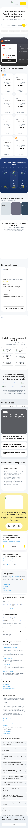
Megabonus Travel (8, 671)
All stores (5, 586)
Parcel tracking (7, 653)
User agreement (7, 731)
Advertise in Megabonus (9, 688)
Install (14, 546)
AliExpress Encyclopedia (8, 406)
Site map (5, 725)
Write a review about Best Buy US (13, 308)
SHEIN (23, 31)
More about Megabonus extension (11, 541)
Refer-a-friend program (9, 608)
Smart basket (6, 664)
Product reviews (7, 658)
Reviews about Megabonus (10, 723)
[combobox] (14, 25)
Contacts (5, 721)
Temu (17, 31)
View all (26, 69)
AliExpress (4, 31)
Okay (14, 824)
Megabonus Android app (9, 558)
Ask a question (15, 576)
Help (4, 582)
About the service (7, 718)
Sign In (23, 3)
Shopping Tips (22, 406)
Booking (12, 31)
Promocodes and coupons (10, 647)
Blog (4, 588)
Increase (9, 60)
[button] (24, 25)
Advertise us (6, 684)
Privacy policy (6, 733)
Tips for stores (6, 686)
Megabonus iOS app (8, 560)
